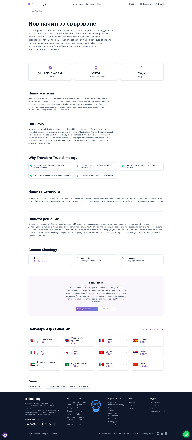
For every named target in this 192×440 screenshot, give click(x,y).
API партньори (113, 418)
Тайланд (80, 414)
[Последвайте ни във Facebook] (162, 433)
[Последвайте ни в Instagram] (166, 433)
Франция (70, 408)
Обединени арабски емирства (71, 419)
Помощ (131, 409)
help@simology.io (40, 261)
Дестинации (78, 4)
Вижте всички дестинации (150, 329)
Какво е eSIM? (35, 386)
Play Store (49, 424)
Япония (79, 411)
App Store (33, 424)
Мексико (70, 425)
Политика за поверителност (110, 433)
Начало (31, 11)
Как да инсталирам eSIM (79, 386)
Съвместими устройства (55, 386)
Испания (80, 408)
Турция (69, 414)
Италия (69, 411)
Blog (99, 4)
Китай (79, 425)
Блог (130, 406)
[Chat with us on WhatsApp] (186, 434)
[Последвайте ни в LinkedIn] (158, 433)
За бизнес (90, 4)
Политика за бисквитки (131, 433)
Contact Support (108, 309)
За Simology (133, 402)
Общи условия (147, 433)
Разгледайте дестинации (86, 309)
